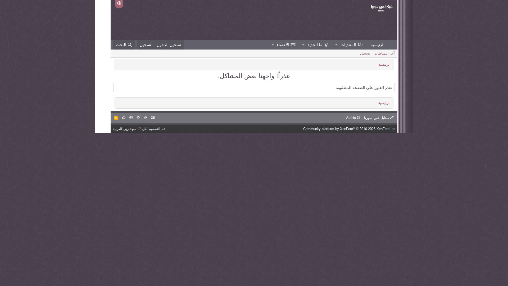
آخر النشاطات (384, 53)
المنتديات (348, 44)
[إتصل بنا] (153, 117)
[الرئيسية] (123, 117)
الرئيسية (377, 44)
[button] (336, 45)
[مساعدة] (131, 117)
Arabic (351, 118)
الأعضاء (283, 44)
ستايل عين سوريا (377, 118)
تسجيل (365, 53)
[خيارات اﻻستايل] (119, 4)
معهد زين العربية (125, 129)
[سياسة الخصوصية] (138, 117)
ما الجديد (314, 44)
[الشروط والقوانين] (145, 117)
